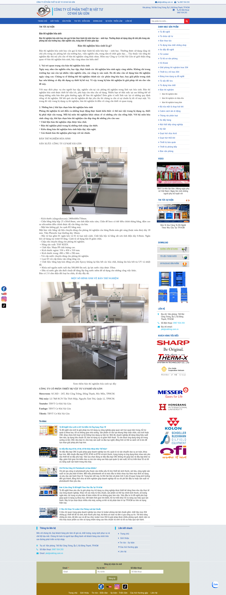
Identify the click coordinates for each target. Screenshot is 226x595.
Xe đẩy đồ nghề (166, 49)
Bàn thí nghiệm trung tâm (172, 102)
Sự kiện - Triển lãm (119, 593)
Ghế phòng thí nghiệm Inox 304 (173, 67)
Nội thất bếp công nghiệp (171, 124)
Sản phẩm (66, 21)
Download (97, 21)
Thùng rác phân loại (168, 115)
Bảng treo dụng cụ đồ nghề (171, 76)
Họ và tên (101, 568)
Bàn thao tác (165, 40)
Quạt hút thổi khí (167, 138)
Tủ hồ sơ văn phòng (168, 58)
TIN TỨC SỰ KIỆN (47, 27)
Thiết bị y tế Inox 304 (169, 72)
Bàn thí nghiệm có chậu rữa (173, 98)
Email (66, 568)
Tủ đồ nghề (164, 32)
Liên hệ (128, 21)
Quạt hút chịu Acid (168, 133)
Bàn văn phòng (166, 151)
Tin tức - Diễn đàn (82, 21)
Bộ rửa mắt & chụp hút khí (171, 106)
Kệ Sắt (162, 129)
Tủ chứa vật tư (166, 36)
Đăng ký (112, 578)
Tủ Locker (164, 54)
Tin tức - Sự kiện (127, 542)
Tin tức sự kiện (166, 200)
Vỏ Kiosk (163, 63)
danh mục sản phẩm (168, 27)
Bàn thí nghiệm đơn (169, 94)
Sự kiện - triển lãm (114, 21)
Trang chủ (42, 21)
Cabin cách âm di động (170, 111)
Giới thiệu (54, 21)
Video (161, 158)
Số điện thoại (136, 568)
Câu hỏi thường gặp (129, 547)
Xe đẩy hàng (165, 120)
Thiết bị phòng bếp (168, 147)
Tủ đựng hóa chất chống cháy (173, 45)
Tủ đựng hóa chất (167, 85)
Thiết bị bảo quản (167, 142)
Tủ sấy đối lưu (166, 81)
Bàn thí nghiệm (166, 89)
